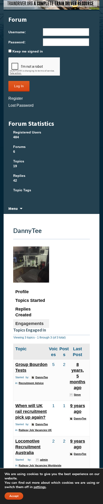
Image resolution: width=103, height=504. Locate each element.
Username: (17, 32)
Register (15, 98)
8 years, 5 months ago (77, 376)
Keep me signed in (27, 51)
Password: (17, 42)
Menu (13, 208)
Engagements (29, 323)
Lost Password (21, 105)
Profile (22, 291)
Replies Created (23, 312)
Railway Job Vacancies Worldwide (40, 465)
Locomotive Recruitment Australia (27, 447)
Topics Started (30, 300)
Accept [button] (13, 496)
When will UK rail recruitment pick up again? (31, 411)
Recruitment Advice (31, 383)
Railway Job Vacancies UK (35, 430)
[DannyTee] (31, 266)
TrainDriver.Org (50, 3)
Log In (19, 86)
